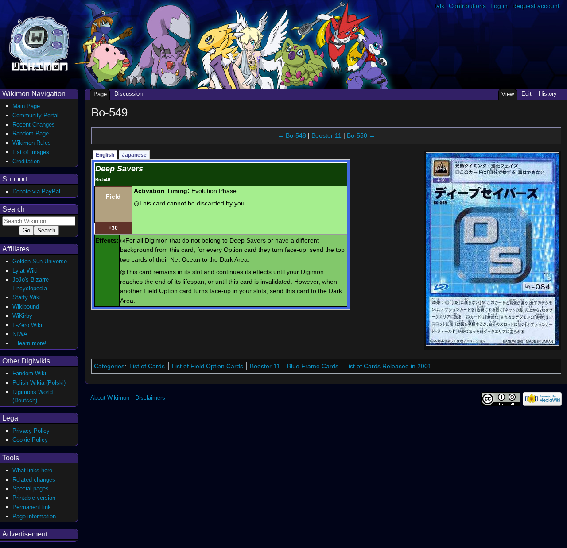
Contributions (467, 5)
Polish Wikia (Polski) (39, 382)
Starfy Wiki (26, 297)
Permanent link (31, 507)
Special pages (30, 488)
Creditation (26, 161)
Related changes (33, 479)
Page (100, 94)
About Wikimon (109, 397)
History (548, 93)
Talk (438, 5)
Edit (526, 93)
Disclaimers (150, 397)
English (105, 155)
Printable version (33, 497)
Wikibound (25, 306)
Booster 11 (326, 135)
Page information (34, 516)
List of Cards (147, 366)
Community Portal (35, 115)
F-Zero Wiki (27, 325)
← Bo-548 (292, 135)
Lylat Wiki (25, 270)
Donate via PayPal (36, 191)
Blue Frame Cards (312, 366)
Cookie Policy (30, 439)
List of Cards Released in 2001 (388, 366)
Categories (109, 366)
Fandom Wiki (29, 373)
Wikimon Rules (31, 142)
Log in (499, 5)
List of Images (30, 152)
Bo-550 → (361, 135)
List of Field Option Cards (207, 366)
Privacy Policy (31, 431)
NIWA (19, 334)
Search (13, 209)
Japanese (134, 155)
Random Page (30, 133)
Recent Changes (33, 124)
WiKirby (22, 316)
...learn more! (29, 343)
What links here (32, 470)
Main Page (26, 106)
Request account (535, 5)
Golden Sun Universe (39, 261)
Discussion (128, 93)
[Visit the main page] (39, 43)
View (507, 94)
